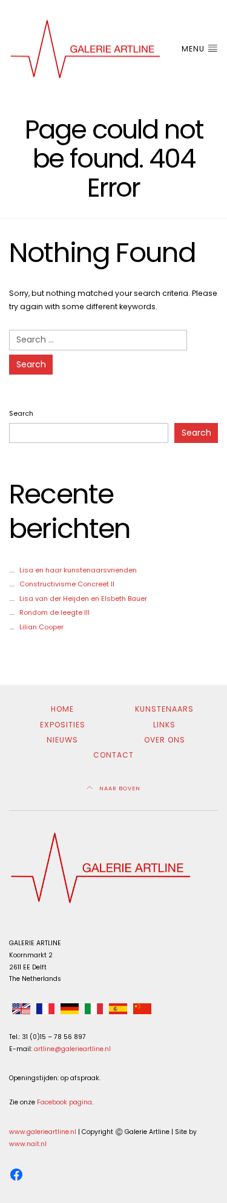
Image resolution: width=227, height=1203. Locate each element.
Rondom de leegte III (54, 612)
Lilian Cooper (41, 627)
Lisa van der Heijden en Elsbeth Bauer (83, 598)
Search (21, 413)
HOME (62, 709)
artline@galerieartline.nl (72, 1049)
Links (164, 725)
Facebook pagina (64, 1102)
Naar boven (118, 788)
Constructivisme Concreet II (66, 584)
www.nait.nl (28, 1144)
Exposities (62, 725)
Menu (194, 49)
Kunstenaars (164, 709)
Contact (113, 755)
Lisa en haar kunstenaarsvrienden (78, 570)
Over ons (164, 740)
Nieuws (62, 740)
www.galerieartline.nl (42, 1131)
